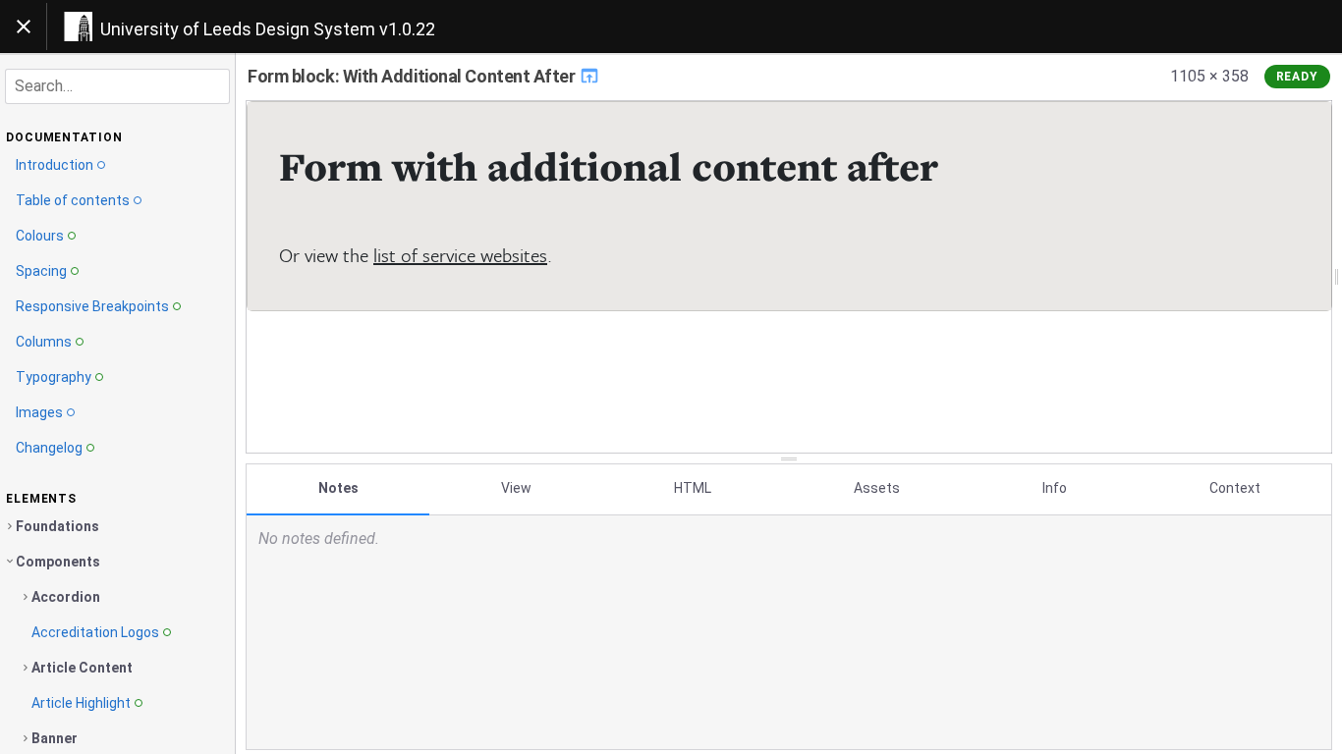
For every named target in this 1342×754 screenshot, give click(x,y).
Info (1054, 488)
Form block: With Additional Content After (413, 76)
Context (1234, 488)
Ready (1297, 76)
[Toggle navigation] (23, 26)
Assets (877, 488)
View (516, 488)
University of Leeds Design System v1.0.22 (267, 29)
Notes (338, 488)
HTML (692, 488)
